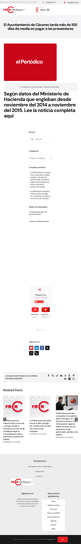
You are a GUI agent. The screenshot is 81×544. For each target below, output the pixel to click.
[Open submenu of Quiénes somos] (61, 505)
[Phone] (36, 353)
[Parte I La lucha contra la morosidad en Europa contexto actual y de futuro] (45, 309)
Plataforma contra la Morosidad (32, 87)
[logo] (14, 7)
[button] (4, 419)
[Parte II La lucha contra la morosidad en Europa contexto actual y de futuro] (35, 309)
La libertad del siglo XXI (38, 212)
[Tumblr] (69, 375)
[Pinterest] (74, 375)
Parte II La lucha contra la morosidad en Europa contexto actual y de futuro (35, 314)
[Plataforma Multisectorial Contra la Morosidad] (40, 290)
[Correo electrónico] (74, 378)
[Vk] (65, 378)
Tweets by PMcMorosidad (39, 221)
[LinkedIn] (36, 348)
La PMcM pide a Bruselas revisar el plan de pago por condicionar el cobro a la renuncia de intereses (40, 195)
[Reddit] (57, 375)
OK (63, 539)
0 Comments (16, 442)
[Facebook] (42, 348)
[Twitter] (47, 348)
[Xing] (69, 378)
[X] (53, 375)
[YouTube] (31, 348)
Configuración (50, 539)
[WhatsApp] (65, 375)
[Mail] (31, 353)
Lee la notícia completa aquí (39, 113)
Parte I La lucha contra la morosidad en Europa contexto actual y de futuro (45, 314)
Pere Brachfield (35, 214)
